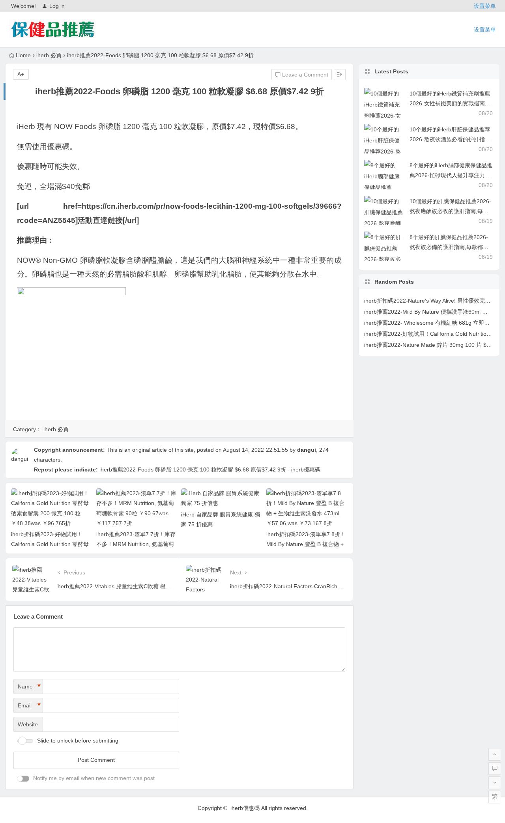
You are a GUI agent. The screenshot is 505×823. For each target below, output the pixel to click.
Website (28, 724)
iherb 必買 (49, 55)
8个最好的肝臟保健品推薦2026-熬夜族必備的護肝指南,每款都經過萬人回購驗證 (449, 247)
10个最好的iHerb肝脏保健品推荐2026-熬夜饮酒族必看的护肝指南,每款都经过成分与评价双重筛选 (451, 139)
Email (29, 705)
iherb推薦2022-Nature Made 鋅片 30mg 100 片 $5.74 (431, 345)
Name (29, 686)
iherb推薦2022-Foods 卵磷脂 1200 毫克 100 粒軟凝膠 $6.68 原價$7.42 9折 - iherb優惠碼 (209, 469)
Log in (57, 6)
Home (23, 55)
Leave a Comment (304, 74)
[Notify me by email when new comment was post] (23, 779)
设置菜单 (485, 6)
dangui (306, 450)
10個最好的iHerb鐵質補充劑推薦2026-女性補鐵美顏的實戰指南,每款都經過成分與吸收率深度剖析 (451, 103)
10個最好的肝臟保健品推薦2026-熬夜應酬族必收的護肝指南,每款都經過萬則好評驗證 (450, 211)
